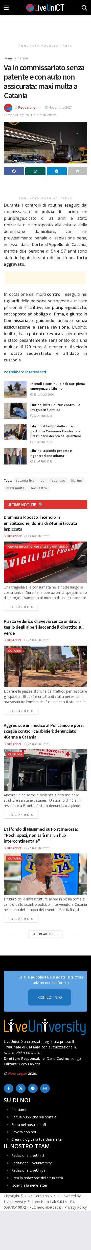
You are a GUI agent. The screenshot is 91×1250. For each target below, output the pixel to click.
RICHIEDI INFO (49, 997)
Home (8, 58)
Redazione (26, 107)
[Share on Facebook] (14, 171)
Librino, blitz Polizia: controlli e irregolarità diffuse (55, 407)
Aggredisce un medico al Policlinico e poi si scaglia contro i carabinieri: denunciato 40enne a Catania (43, 731)
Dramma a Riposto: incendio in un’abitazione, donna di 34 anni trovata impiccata (40, 523)
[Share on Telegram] (57, 171)
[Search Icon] (84, 7)
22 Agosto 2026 (38, 640)
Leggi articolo (23, 607)
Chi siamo (19, 1109)
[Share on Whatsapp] (35, 171)
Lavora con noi (23, 1132)
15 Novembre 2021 (58, 107)
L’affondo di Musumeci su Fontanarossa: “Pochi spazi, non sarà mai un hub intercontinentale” (41, 835)
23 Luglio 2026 (43, 394)
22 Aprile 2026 (43, 416)
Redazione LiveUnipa (28, 1170)
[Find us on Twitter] (21, 1088)
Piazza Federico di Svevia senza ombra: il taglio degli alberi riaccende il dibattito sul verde (43, 627)
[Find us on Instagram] (45, 1088)
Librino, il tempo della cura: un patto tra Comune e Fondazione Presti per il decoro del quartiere (55, 431)
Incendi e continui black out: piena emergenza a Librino (57, 386)
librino (76, 480)
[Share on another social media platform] (77, 171)
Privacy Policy (75, 1207)
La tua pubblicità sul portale (33, 1117)
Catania (23, 58)
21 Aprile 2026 (43, 442)
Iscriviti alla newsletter (29, 1185)
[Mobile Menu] (6, 7)
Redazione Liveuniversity (31, 1163)
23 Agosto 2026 (38, 536)
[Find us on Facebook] (8, 1088)
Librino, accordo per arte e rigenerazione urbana (51, 453)
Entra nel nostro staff (28, 1124)
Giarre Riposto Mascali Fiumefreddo (38, 546)
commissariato (53, 480)
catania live (25, 480)
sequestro (38, 488)
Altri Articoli (45, 934)
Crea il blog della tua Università (36, 1139)
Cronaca (15, 754)
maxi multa (15, 488)
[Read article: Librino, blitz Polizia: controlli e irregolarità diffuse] (15, 411)
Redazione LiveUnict (27, 1155)
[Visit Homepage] (45, 7)
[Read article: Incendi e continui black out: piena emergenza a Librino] (15, 389)
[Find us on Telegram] (33, 1088)
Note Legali (17, 1073)
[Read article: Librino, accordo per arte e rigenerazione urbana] (15, 456)
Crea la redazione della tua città (37, 1177)
